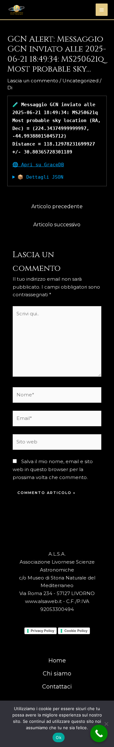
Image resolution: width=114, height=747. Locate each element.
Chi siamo (57, 673)
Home (57, 660)
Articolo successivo (56, 225)
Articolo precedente (57, 206)
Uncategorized (80, 81)
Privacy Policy (42, 630)
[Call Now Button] (99, 733)
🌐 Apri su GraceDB (38, 165)
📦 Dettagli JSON (40, 177)
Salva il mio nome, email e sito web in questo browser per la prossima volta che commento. (53, 469)
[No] (106, 724)
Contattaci (57, 686)
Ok (58, 737)
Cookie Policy (75, 630)
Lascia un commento (32, 81)
